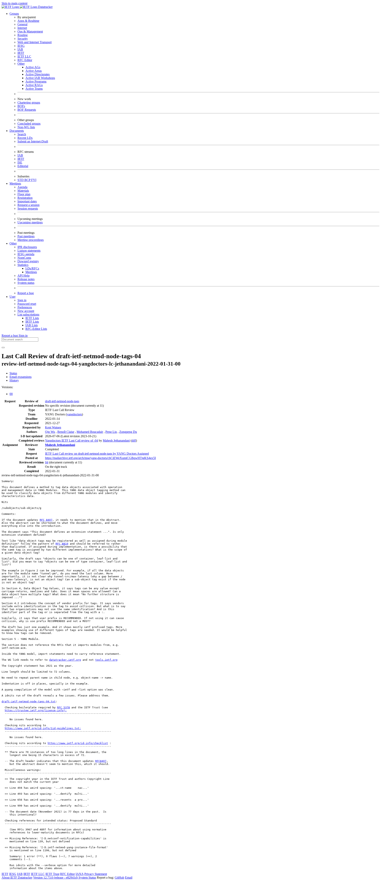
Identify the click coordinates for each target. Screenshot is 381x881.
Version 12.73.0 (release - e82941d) (56, 877)
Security (22, 38)
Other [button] (13, 243)
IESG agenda (25, 254)
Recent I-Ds (25, 138)
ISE (19, 162)
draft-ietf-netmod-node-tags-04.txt (29, 701)
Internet (22, 28)
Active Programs (35, 81)
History (14, 380)
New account (25, 311)
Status (13, 373)
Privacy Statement (95, 874)
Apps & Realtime (28, 20)
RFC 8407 (46, 519)
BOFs (21, 106)
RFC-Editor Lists (36, 328)
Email (128, 877)
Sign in (21, 300)
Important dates (27, 201)
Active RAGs (34, 85)
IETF (5, 874)
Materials (23, 190)
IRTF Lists (32, 321)
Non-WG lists (26, 127)
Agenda (22, 187)
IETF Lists (32, 318)
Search (21, 134)
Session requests (27, 208)
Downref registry (28, 261)
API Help (23, 275)
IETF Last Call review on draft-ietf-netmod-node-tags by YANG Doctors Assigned (97, 453)
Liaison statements (28, 250)
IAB (20, 49)
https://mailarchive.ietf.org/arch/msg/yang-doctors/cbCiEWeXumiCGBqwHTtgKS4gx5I (100, 458)
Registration (25, 197)
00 (11, 394)
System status (25, 282)
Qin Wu (50, 431)
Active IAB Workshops (40, 78)
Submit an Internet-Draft (32, 141)
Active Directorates (37, 74)
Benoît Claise (65, 431)
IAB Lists (31, 325)
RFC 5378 (63, 707)
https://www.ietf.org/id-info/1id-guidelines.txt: (43, 728)
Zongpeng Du (128, 431)
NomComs (24, 257)
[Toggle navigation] (3, 347)
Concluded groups (28, 123)
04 (46, 462)
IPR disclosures (27, 247)
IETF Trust (52, 874)
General (22, 24)
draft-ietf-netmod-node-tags (62, 401)
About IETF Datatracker (17, 877)
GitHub (119, 877)
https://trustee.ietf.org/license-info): (36, 710)
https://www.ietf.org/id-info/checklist (78, 743)
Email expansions (21, 376)
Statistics (22, 265)
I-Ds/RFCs (32, 268)
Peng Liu (111, 431)
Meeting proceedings (30, 240)
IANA (80, 874)
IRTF (20, 53)
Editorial (22, 166)
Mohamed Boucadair (90, 431)
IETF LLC (24, 56)
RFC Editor (24, 60)
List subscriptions (28, 314)
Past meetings (26, 236)
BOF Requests (26, 109)
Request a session (28, 205)
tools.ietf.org (106, 659)
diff (134, 440)
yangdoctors (74, 414)
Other (21, 63)
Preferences (24, 307)
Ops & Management (30, 31)
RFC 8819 (62, 543)
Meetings (31, 272)
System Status (87, 877)
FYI (33, 180)
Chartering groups (28, 102)
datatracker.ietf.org (65, 659)
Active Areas (33, 70)
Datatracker (45, 7)
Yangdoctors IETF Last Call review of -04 (71, 440)
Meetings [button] (15, 183)
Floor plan (23, 194)
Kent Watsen (53, 427)
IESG (21, 45)
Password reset (26, 303)
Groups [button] (14, 13)
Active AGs (32, 67)
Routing (22, 35)
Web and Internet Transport (34, 42)
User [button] (12, 296)
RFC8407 (100, 761)
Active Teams (34, 88)
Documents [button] (17, 130)
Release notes (26, 279)
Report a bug (25, 293)
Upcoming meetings (30, 222)
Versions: (7, 387)
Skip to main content (14, 3)
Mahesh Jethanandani (116, 440)
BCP (27, 180)
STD (20, 180)
